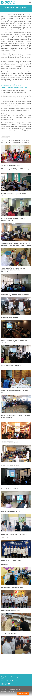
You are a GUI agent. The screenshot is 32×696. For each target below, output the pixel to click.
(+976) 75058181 (24, 693)
